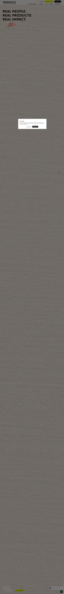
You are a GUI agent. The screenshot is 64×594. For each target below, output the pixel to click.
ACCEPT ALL (35, 126)
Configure (28, 126)
